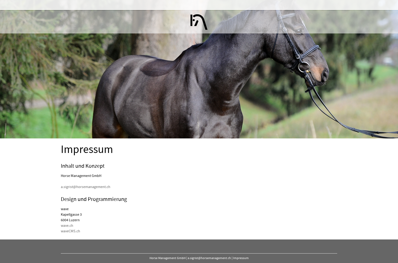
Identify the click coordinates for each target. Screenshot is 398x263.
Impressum (241, 258)
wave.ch (67, 225)
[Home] (199, 21)
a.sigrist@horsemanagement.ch (85, 187)
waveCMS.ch (70, 231)
